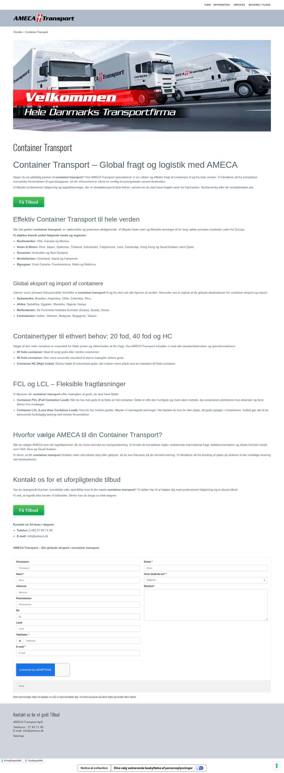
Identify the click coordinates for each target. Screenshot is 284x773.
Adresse (21, 586)
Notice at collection (94, 768)
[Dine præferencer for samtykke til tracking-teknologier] (277, 766)
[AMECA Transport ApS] (43, 18)
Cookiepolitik (35, 760)
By (18, 610)
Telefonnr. (22, 634)
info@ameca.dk (33, 730)
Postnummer (24, 598)
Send (21, 686)
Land (19, 622)
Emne (148, 561)
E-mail (20, 646)
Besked (149, 586)
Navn (20, 574)
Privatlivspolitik (12, 760)
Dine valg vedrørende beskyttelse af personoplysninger (153, 768)
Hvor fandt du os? (155, 574)
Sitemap (18, 735)
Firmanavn (22, 561)
